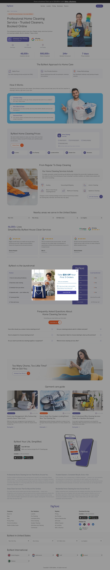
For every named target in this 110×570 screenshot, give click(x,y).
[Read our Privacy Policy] (75, 288)
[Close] (76, 271)
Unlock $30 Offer (66, 292)
